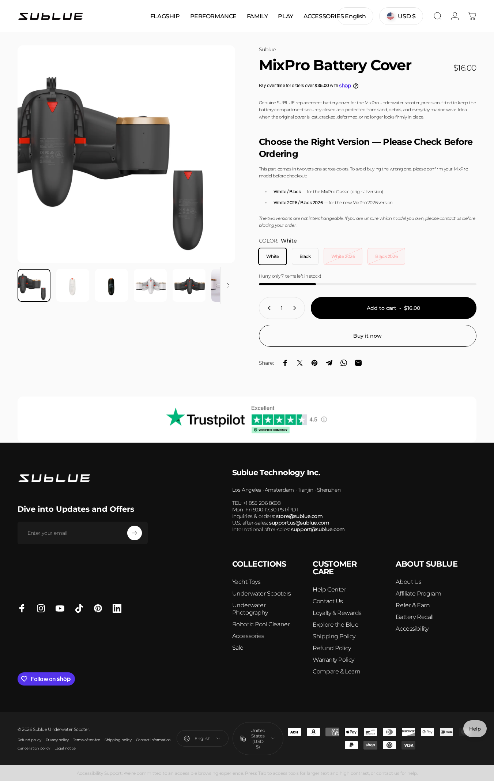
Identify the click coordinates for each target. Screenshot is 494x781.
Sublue (267, 49)
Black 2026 (386, 256)
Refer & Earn (413, 605)
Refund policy (29, 740)
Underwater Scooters (261, 593)
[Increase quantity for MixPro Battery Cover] (296, 308)
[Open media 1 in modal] (126, 154)
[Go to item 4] (150, 285)
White (272, 256)
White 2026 (343, 256)
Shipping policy (118, 740)
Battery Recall (414, 616)
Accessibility (412, 628)
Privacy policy (57, 740)
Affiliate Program (418, 593)
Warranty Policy (333, 659)
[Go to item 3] (111, 285)
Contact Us (328, 601)
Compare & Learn (337, 671)
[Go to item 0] (34, 285)
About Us (409, 581)
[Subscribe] (134, 533)
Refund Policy (332, 648)
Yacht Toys (246, 581)
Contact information (153, 740)
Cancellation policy (34, 748)
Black (305, 256)
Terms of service (86, 740)
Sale (238, 647)
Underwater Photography (250, 609)
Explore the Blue (335, 624)
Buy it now (367, 336)
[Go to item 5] (189, 285)
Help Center (329, 589)
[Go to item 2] (72, 285)
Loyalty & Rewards (337, 612)
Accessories (248, 635)
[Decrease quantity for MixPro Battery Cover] (267, 308)
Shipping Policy (334, 636)
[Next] (216, 167)
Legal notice (65, 748)
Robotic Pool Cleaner (261, 624)
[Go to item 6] (227, 285)
